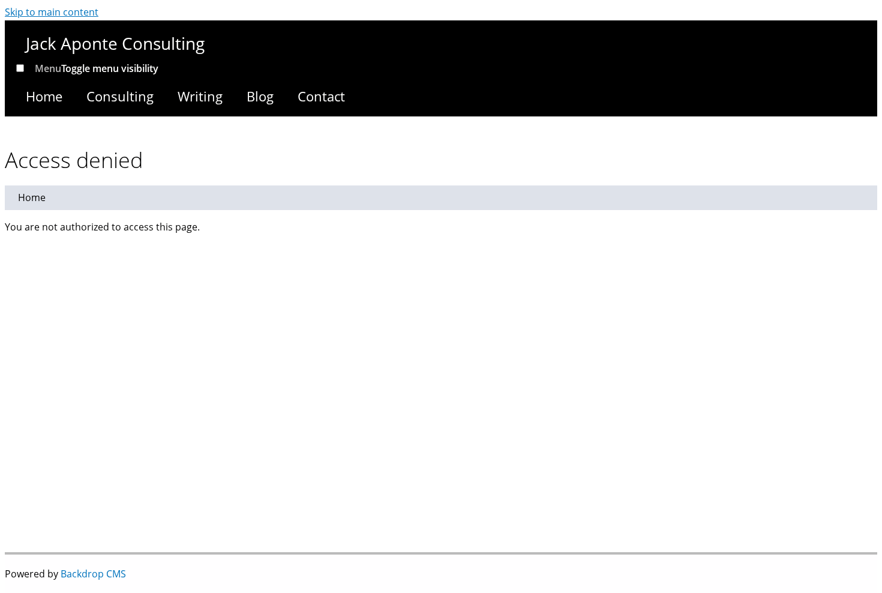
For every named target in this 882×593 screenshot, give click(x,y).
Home (44, 96)
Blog (260, 96)
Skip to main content (51, 12)
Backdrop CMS (93, 573)
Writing (200, 96)
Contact (321, 96)
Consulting (120, 96)
